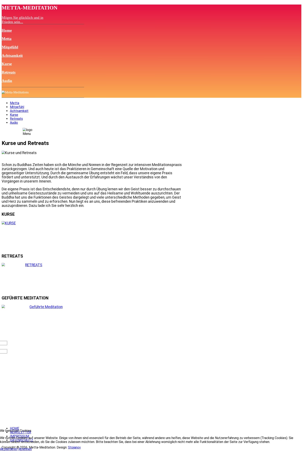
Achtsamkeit (12, 55)
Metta (7, 39)
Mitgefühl (10, 47)
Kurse (7, 64)
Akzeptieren (9, 449)
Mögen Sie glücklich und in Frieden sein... (22, 19)
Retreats (8, 72)
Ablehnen (25, 449)
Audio (7, 81)
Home (7, 30)
